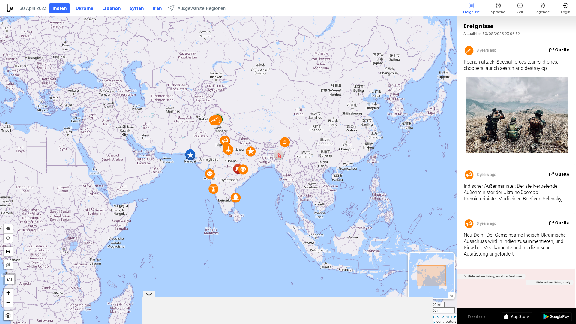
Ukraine (84, 8)
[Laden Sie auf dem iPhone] (517, 317)
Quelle (562, 50)
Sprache (498, 12)
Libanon (111, 8)
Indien (59, 8)
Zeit (520, 12)
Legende (542, 12)
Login (565, 12)
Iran (157, 8)
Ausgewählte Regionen (202, 8)
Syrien (137, 8)
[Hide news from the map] (8, 264)
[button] (210, 174)
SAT (9, 279)
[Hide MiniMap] (451, 295)
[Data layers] (8, 315)
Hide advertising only (553, 282)
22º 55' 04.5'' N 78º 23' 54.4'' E (434, 316)
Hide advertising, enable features (495, 276)
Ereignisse (471, 12)
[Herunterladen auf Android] (556, 317)
